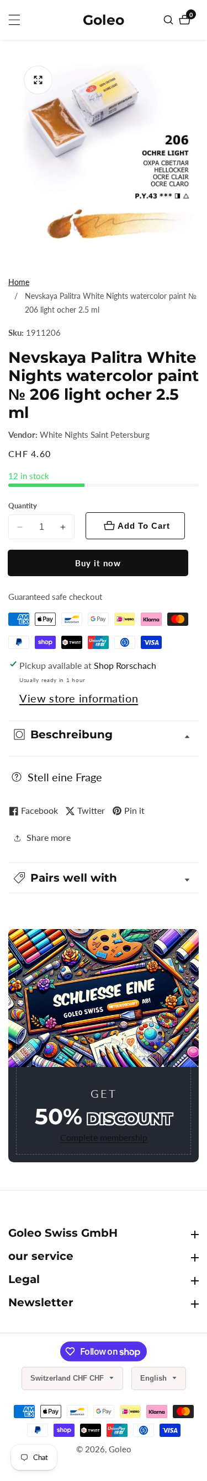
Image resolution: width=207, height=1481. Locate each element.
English (154, 1378)
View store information (78, 698)
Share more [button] (48, 837)
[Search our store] (169, 20)
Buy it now (98, 563)
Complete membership (103, 1137)
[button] (103, 878)
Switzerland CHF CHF (68, 1378)
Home (18, 282)
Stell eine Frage (65, 777)
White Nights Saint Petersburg (95, 435)
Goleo (120, 1449)
